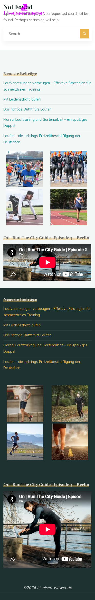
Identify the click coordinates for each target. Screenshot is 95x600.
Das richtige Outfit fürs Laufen (27, 109)
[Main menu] (87, 9)
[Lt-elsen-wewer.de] (24, 9)
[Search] (84, 33)
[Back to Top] (76, 581)
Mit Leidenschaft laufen (22, 99)
